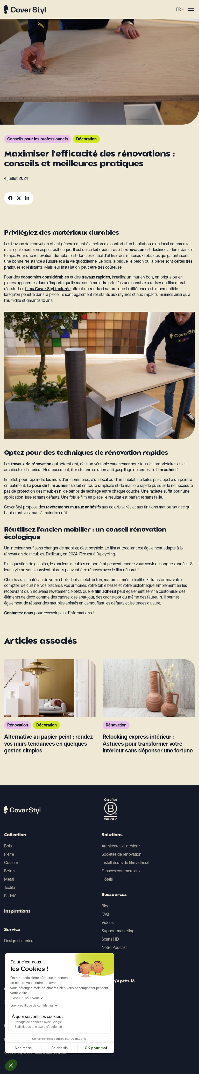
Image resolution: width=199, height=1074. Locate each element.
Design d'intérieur (19, 940)
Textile (9, 887)
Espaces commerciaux (121, 870)
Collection (15, 835)
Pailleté (10, 895)
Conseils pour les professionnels (37, 139)
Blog (106, 905)
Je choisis (60, 1048)
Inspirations (17, 911)
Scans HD (110, 939)
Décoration (86, 139)
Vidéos (107, 922)
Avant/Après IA (118, 981)
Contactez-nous (18, 612)
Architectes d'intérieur (121, 846)
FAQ (105, 914)
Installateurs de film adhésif (125, 862)
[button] (11, 1065)
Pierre (9, 854)
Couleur (11, 862)
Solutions (112, 835)
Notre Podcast (114, 947)
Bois (8, 846)
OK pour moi (96, 1048)
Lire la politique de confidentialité (33, 1005)
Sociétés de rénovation (121, 854)
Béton (9, 870)
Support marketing (118, 930)
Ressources (114, 895)
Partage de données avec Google (38, 1022)
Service (12, 930)
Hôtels (107, 879)
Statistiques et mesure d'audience (38, 1027)
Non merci (23, 1048)
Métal (9, 879)
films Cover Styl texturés (47, 288)
